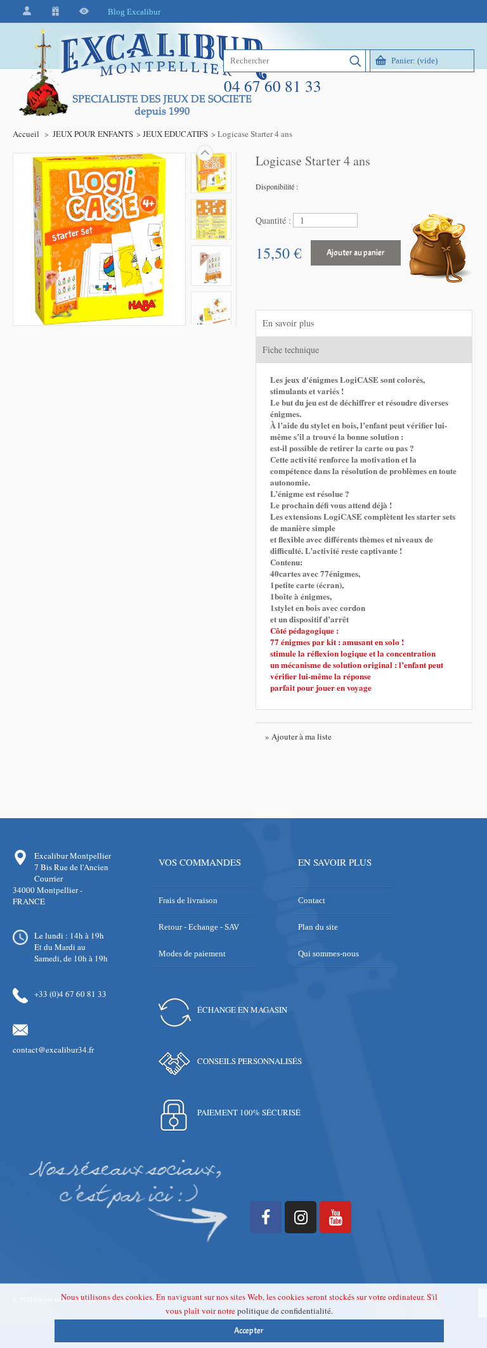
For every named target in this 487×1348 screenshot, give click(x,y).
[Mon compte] (27, 11)
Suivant (205, 152)
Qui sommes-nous (328, 953)
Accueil (26, 133)
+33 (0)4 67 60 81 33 (70, 993)
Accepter (249, 1331)
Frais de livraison (188, 900)
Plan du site (318, 927)
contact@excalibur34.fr (53, 1049)
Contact (311, 900)
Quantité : (273, 220)
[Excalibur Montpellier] (142, 99)
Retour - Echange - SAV (199, 927)
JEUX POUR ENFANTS (93, 133)
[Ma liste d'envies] (55, 11)
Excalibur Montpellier (72, 855)
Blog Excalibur (134, 11)
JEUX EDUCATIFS (175, 133)
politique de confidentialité (284, 1310)
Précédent (205, 324)
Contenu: (286, 562)
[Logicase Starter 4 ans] (211, 173)
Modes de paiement (192, 953)
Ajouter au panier (356, 253)
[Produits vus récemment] (84, 11)
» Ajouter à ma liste (298, 736)
